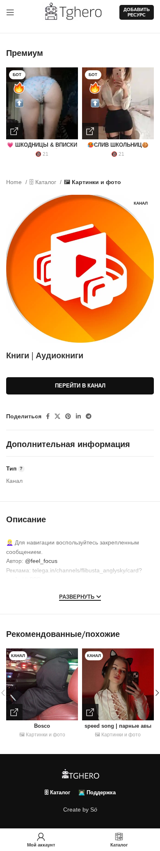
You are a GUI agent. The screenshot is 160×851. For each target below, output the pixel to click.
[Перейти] (14, 131)
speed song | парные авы (118, 726)
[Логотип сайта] (76, 12)
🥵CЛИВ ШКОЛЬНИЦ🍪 (118, 145)
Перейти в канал (80, 386)
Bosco (42, 726)
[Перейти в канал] (14, 712)
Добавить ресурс (136, 12)
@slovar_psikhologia (85, 588)
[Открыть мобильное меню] (10, 12)
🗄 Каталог (44, 182)
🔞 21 (41, 154)
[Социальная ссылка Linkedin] (78, 416)
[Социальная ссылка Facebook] (47, 416)
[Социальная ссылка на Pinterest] (68, 416)
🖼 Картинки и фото (92, 182)
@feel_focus (41, 561)
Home (14, 182)
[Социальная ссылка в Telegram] (88, 416)
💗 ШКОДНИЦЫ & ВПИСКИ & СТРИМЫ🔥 (42, 148)
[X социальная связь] (57, 416)
